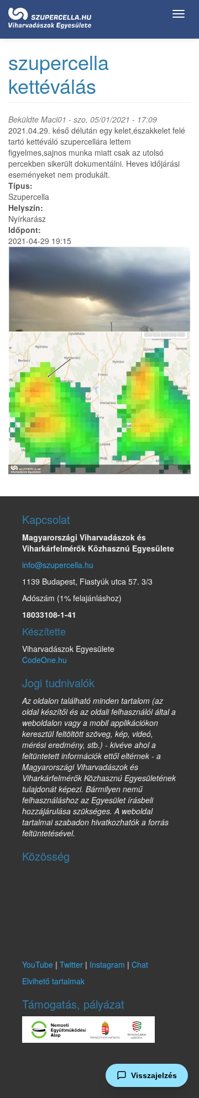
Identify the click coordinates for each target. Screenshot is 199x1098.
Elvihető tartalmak (53, 980)
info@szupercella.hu (57, 564)
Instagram (107, 964)
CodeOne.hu (44, 659)
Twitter (71, 964)
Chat (140, 964)
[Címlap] (50, 16)
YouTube (37, 964)
